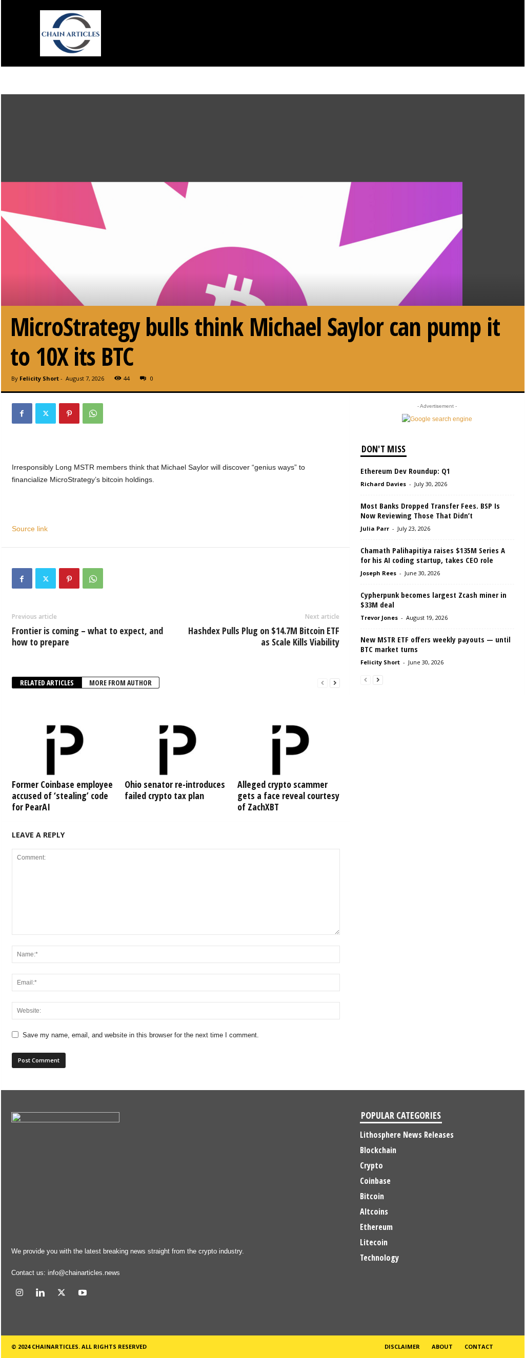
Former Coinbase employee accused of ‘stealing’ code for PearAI (62, 795)
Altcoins (374, 1211)
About (442, 1346)
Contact (479, 1346)
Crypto (371, 1165)
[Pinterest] (69, 413)
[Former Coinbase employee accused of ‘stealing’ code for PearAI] (63, 737)
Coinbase (375, 1180)
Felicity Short (39, 378)
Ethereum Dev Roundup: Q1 (405, 471)
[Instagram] (21, 1294)
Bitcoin (372, 1196)
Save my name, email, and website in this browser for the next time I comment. (141, 1035)
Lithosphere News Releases (407, 1134)
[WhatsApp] (93, 413)
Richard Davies (383, 484)
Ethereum (376, 1226)
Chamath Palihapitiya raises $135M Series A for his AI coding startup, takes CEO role (432, 555)
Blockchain (378, 1150)
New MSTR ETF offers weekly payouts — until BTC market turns (435, 644)
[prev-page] (322, 683)
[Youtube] (83, 1294)
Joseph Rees (378, 573)
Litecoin (374, 1242)
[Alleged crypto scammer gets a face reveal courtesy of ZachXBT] (288, 737)
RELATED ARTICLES (47, 682)
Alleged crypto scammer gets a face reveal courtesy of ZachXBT (288, 795)
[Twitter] (45, 413)
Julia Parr (374, 528)
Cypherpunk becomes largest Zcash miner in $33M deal (433, 600)
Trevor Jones (379, 617)
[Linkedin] (42, 1294)
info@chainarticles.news (84, 1273)
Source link (30, 529)
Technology (379, 1257)
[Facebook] (22, 413)
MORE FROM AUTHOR (120, 682)
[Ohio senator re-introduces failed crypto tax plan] (176, 737)
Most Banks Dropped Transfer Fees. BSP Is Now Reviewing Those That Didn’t (430, 510)
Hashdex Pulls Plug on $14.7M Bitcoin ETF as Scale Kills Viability (263, 636)
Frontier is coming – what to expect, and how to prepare (87, 636)
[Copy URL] (116, 413)
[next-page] (335, 683)
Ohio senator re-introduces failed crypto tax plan (175, 790)
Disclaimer (402, 1346)
